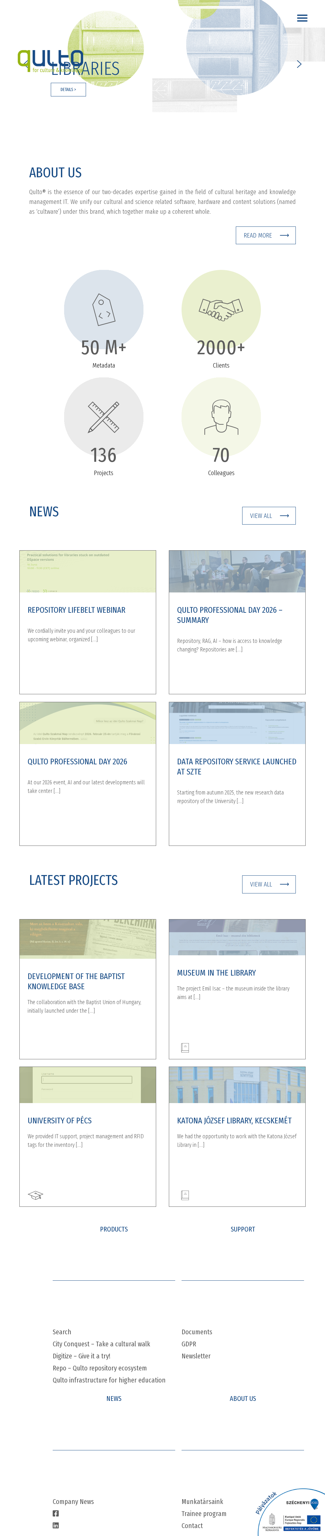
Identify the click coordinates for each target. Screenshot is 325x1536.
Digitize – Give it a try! (81, 1356)
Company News (73, 1501)
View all (261, 516)
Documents (197, 1332)
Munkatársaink (202, 1501)
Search (62, 1332)
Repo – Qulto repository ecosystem (100, 1368)
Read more (258, 235)
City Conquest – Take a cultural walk (101, 1344)
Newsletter (196, 1356)
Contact (192, 1525)
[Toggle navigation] (303, 16)
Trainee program (204, 1513)
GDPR (189, 1344)
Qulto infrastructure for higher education (109, 1380)
